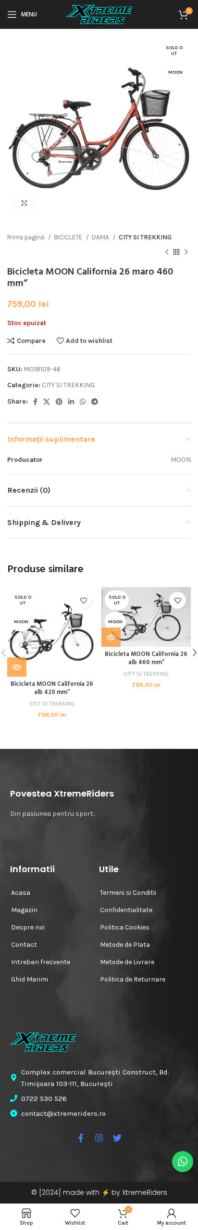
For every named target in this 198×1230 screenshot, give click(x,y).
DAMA (101, 237)
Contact (24, 945)
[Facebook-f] (80, 1138)
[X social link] (46, 401)
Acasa (20, 893)
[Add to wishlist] (83, 600)
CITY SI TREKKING (145, 237)
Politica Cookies (124, 927)
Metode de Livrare (127, 962)
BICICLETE (69, 237)
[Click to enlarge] (24, 203)
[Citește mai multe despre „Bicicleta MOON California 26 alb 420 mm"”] (16, 667)
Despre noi (28, 927)
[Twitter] (117, 1138)
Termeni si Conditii (128, 893)
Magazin (24, 910)
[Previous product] (167, 252)
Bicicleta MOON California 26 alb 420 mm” (52, 689)
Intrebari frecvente (40, 962)
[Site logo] (99, 14)
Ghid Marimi (29, 979)
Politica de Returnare (132, 979)
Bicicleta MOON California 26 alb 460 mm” (146, 659)
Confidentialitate (126, 910)
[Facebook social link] (35, 401)
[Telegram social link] (94, 401)
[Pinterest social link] (59, 401)
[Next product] (186, 252)
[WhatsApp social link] (82, 401)
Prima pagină (26, 237)
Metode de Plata (125, 945)
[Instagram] (99, 1138)
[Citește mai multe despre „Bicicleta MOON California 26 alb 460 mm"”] (111, 637)
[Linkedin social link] (71, 401)
